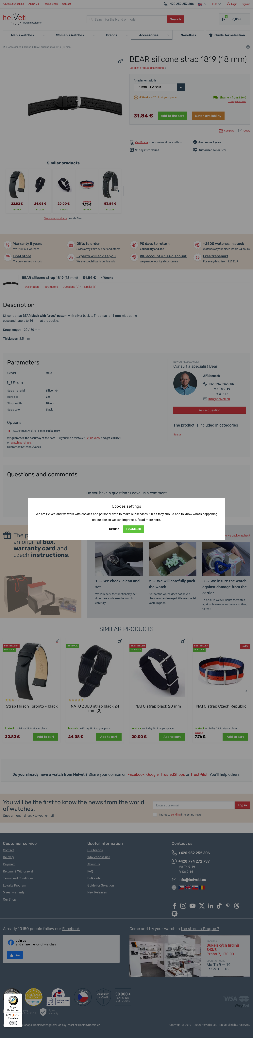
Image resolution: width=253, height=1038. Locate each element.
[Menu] (20, 996)
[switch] (13, 1023)
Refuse (114, 529)
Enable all (133, 529)
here (157, 520)
